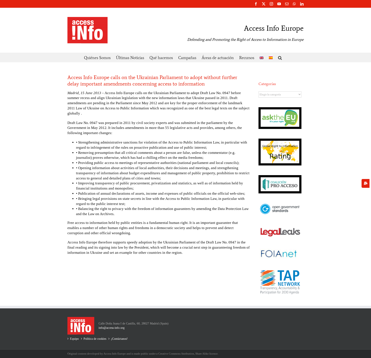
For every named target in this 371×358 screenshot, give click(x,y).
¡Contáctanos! (119, 338)
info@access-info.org (112, 327)
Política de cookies (95, 338)
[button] (280, 57)
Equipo (74, 338)
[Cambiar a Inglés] (261, 57)
